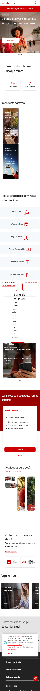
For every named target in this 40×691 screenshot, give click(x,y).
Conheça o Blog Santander (13, 471)
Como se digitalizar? (11, 552)
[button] (18, 54)
